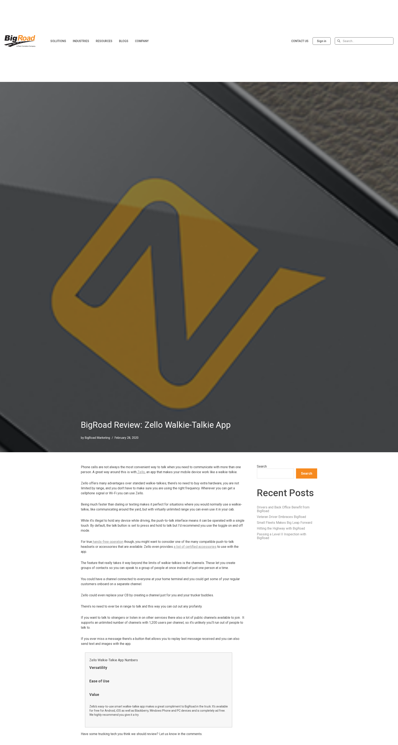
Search (262, 466)
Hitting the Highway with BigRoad (281, 528)
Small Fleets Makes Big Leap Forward (284, 523)
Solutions (58, 41)
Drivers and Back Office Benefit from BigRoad (283, 509)
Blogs (123, 41)
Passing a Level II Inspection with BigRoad (281, 536)
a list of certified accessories (195, 547)
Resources (104, 41)
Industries (81, 41)
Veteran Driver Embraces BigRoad (281, 517)
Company (142, 41)
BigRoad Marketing (97, 438)
